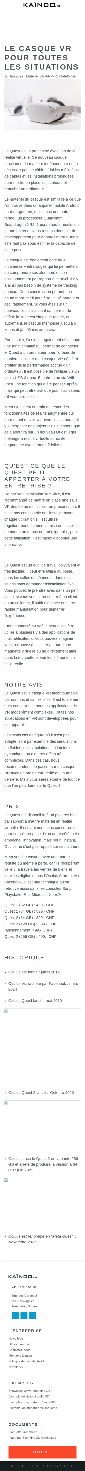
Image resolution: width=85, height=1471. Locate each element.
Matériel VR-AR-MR (41, 76)
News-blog (15, 1338)
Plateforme (67, 76)
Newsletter (15, 1367)
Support (40, 1452)
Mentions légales (20, 1355)
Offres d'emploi (18, 1344)
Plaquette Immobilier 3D (25, 1432)
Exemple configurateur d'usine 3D (31, 1402)
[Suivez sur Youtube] (32, 1315)
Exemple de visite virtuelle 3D (28, 1396)
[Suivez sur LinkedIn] (23, 1315)
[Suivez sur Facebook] (15, 1315)
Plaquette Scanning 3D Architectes (32, 1437)
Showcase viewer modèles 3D (29, 1390)
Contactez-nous (19, 1350)
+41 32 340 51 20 (22, 1287)
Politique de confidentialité (26, 1361)
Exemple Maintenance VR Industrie (32, 1408)
